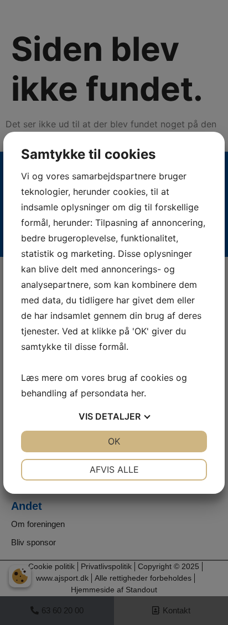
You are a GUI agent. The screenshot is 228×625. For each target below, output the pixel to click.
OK (114, 441)
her (137, 393)
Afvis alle (114, 469)
